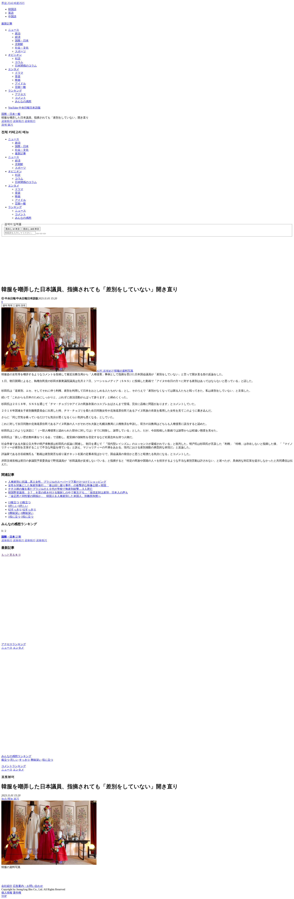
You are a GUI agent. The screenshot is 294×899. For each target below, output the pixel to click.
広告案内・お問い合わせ (28, 886)
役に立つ (47, 759)
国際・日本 (22, 40)
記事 (11, 536)
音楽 (17, 76)
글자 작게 (7, 305)
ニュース (13, 29)
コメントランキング (13, 766)
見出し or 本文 (12, 229)
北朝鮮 (19, 44)
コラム (19, 62)
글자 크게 (20, 305)
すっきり (24, 759)
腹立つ (5, 759)
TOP (4, 896)
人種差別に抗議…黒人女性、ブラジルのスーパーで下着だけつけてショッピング (57, 481)
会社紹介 (6, 886)
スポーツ (20, 51)
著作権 (17, 892)
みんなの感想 (23, 101)
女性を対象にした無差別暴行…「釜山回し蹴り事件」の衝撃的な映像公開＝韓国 (58, 485)
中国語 (12, 16)
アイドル (20, 83)
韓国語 (12, 9)
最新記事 (6, 23)
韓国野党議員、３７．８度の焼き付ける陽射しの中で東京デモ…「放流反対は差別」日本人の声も (68, 492)
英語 (11, 12)
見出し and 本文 (31, 229)
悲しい (14, 759)
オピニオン (15, 54)
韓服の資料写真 (123, 370)
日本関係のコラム (26, 65)
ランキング (15, 90)
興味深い (36, 759)
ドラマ (19, 72)
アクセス (20, 94)
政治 (17, 33)
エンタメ (13, 69)
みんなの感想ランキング (16, 756)
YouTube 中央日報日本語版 (24, 107)
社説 (17, 58)
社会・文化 (22, 47)
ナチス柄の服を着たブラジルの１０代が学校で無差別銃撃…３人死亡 (50, 488)
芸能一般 (20, 87)
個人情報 (6, 892)
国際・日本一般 (10, 114)
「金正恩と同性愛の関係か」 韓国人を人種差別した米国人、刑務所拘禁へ (54, 496)
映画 (17, 79)
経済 (17, 37)
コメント (20, 97)
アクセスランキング (13, 644)
